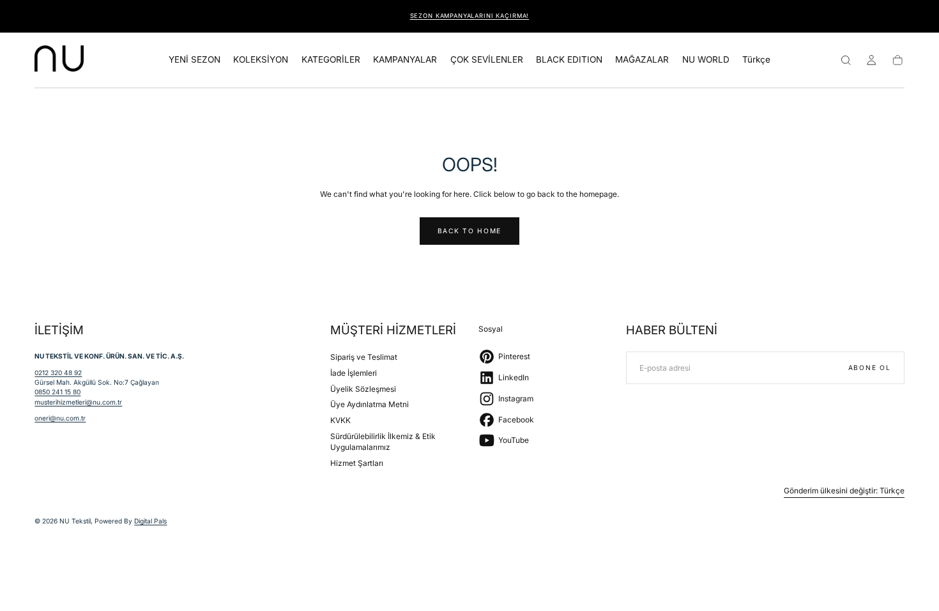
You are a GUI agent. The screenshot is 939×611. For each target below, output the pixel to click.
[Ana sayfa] (59, 60)
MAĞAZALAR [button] (642, 60)
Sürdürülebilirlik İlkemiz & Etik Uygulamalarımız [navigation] (383, 441)
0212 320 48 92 (58, 372)
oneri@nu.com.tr (60, 418)
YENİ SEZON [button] (194, 60)
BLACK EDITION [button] (569, 60)
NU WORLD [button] (705, 60)
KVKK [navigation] (340, 420)
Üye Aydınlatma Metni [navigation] (369, 404)
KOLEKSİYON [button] (260, 60)
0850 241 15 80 (57, 392)
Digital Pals (150, 521)
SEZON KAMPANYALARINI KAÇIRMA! (470, 15)
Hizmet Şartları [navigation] (356, 463)
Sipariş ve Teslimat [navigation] (363, 357)
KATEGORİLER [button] (331, 60)
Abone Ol (869, 367)
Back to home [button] (469, 231)
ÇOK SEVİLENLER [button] (486, 60)
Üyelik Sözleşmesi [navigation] (363, 389)
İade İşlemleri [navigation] (353, 373)
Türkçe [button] (756, 60)
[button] (756, 62)
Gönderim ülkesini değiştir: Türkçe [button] (844, 490)
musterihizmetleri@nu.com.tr (78, 402)
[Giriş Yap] (871, 60)
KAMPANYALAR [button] (405, 60)
